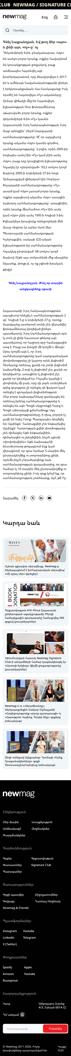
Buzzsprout (10, 980)
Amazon (8, 974)
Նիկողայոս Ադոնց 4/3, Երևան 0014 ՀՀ (52, 1005)
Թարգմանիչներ (14, 835)
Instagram (10, 931)
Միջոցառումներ (46, 894)
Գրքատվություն (42, 858)
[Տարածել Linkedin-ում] (41, 498)
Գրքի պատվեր (13, 894)
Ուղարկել (55, 1028)
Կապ (6, 1003)
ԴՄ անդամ (11, 1014)
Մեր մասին (11, 822)
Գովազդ (9, 901)
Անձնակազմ (12, 828)
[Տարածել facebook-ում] (24, 498)
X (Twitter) (10, 944)
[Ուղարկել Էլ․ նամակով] (49, 498)
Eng (45, 17)
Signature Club (41, 865)
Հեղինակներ (40, 828)
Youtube (28, 931)
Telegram (29, 937)
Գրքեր (7, 858)
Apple (28, 967)
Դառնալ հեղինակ (47, 901)
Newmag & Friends (16, 908)
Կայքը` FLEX (62, 1048)
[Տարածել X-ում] (32, 498)
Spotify (7, 967)
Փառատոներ (12, 865)
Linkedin (8, 937)
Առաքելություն (42, 822)
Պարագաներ (12, 871)
